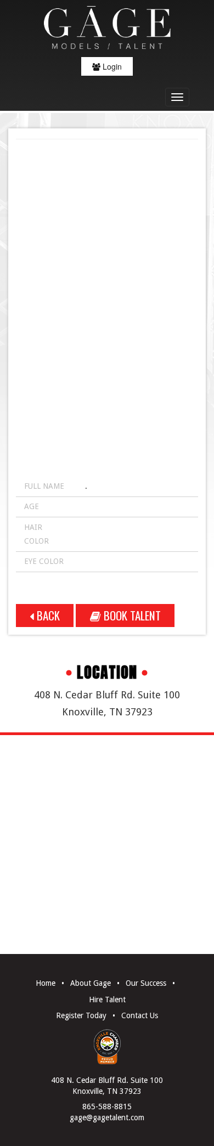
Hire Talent (107, 999)
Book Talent (131, 615)
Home (45, 983)
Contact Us (139, 1015)
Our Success (146, 983)
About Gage (90, 983)
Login (111, 66)
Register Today (81, 1015)
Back (47, 615)
